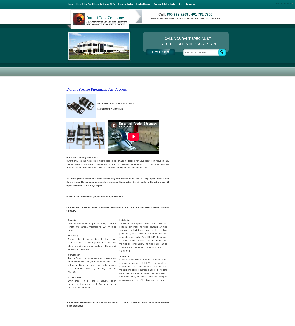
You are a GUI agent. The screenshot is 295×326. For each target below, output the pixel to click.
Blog (180, 4)
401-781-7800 (201, 14)
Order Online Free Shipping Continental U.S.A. (95, 4)
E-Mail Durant (160, 52)
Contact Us (190, 4)
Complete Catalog (125, 4)
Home (70, 4)
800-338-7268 (177, 14)
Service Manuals (143, 4)
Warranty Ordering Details (164, 4)
